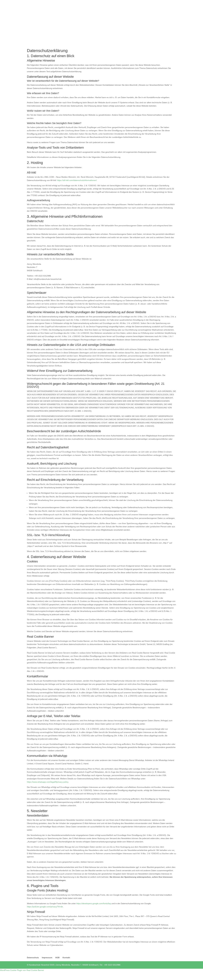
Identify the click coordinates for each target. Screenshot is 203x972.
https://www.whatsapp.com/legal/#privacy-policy (47, 782)
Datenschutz (33, 957)
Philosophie (92, 7)
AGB (57, 957)
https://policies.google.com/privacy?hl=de (45, 907)
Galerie (164, 7)
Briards (173, 2)
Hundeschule (62, 7)
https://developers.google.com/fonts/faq (93, 903)
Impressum (47, 957)
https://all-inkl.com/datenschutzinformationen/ (77, 180)
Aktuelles (48, 7)
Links (173, 7)
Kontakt (66, 957)
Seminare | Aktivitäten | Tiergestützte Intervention (124, 7)
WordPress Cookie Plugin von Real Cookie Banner (22, 970)
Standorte (78, 7)
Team (155, 7)
